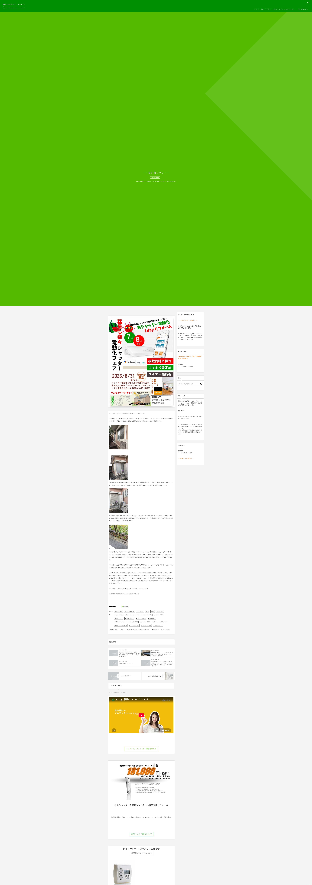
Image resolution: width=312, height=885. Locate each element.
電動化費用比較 (115, 817)
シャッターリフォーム (136, 614)
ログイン (119, 692)
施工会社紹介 (168, 817)
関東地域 (155, 621)
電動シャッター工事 (147, 625)
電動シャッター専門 (135, 625)
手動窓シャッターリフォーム (122, 621)
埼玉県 (147, 611)
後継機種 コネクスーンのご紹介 (141, 853)
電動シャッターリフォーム (121, 625)
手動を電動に (152, 618)
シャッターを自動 (148, 614)
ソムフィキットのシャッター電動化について (141, 749)
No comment (156, 629)
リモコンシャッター (141, 618)
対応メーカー (126, 817)
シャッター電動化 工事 (129, 611)
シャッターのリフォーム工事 (122, 614)
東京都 (152, 611)
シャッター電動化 (155, 177)
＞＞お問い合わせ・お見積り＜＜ (187, 320)
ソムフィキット (140, 611)
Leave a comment (166, 629)
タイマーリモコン (129, 618)
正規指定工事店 (135, 621)
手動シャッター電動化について (141, 834)
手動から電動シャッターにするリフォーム (143, 817)
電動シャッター (160, 611)
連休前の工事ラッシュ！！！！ (126, 663)
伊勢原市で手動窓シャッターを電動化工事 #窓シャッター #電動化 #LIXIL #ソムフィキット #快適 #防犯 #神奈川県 (162, 654)
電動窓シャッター (158, 625)
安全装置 (159, 817)
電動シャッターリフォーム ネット (13, 5)
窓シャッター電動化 (146, 621)
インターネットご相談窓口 (185, 458)
